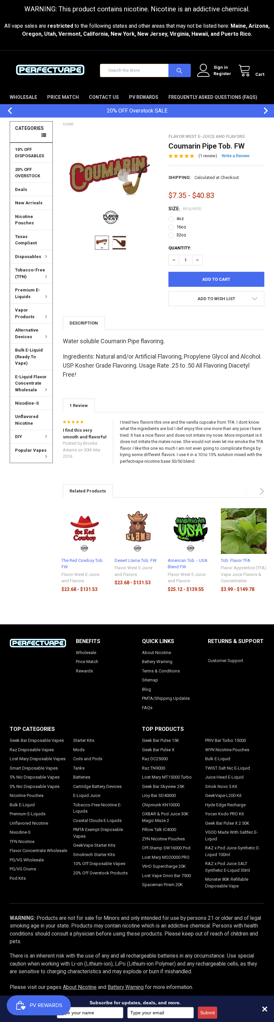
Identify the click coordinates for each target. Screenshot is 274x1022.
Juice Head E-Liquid (224, 777)
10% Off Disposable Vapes (99, 863)
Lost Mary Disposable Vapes (37, 758)
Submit (207, 1012)
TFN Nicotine (22, 841)
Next (262, 110)
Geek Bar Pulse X (158, 749)
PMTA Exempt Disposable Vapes (98, 833)
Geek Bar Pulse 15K (160, 740)
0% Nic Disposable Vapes (34, 786)
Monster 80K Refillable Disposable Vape (226, 882)
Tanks (79, 768)
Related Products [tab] (88, 490)
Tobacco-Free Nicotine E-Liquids (97, 808)
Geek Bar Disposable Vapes (37, 740)
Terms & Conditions (161, 670)
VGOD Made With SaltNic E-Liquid (231, 835)
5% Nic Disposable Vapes (34, 777)
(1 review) (207, 155)
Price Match (63, 97)
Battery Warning (157, 661)
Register (222, 73)
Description (84, 323)
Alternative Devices (26, 333)
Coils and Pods (87, 758)
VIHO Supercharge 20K (164, 866)
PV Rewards (143, 97)
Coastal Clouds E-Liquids (97, 820)
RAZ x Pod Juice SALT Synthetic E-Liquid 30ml (227, 867)
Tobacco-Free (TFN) (30, 273)
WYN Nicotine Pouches (227, 749)
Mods (79, 749)
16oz (181, 226)
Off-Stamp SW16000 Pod (166, 847)
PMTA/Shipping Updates (166, 698)
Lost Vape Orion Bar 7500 (166, 875)
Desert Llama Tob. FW (136, 560)
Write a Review (236, 155)
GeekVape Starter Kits (94, 845)
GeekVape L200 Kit (223, 795)
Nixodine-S (27, 403)
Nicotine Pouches (24, 220)
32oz (181, 234)
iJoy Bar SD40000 (159, 795)
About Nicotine (156, 652)
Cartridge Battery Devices (97, 786)
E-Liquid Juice (86, 795)
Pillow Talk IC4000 (159, 829)
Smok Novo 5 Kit (221, 786)
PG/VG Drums (23, 868)
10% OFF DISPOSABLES (29, 153)
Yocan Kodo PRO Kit (224, 813)
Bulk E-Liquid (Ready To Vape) (29, 357)
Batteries (81, 777)
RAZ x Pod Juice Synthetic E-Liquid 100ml (232, 851)
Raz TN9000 (153, 768)
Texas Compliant (26, 240)
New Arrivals (28, 202)
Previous (6, 110)
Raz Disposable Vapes (32, 749)
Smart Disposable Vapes (34, 768)
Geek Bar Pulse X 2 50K (227, 823)
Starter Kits (83, 740)
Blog (146, 689)
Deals (21, 189)
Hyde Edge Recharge (225, 804)
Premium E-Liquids (27, 293)
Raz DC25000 (155, 758)
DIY (18, 436)
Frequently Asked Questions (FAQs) (212, 97)
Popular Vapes (30, 450)
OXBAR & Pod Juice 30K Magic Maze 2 (165, 817)
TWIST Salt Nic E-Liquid (227, 768)
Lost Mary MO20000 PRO (165, 857)
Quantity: (179, 247)
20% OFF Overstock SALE (137, 111)
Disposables (28, 256)
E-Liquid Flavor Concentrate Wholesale (31, 383)
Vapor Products (24, 313)
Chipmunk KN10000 (161, 804)
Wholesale (23, 97)
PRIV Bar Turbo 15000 (225, 740)
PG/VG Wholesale (27, 859)
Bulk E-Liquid (22, 804)
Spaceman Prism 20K (162, 884)
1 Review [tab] (79, 405)
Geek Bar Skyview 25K (163, 786)
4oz (180, 218)
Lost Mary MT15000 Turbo (167, 777)
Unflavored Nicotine (26, 420)
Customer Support (225, 660)
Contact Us (104, 97)
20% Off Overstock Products (100, 872)
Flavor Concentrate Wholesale (38, 850)
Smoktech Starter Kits (94, 854)
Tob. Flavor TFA (235, 560)
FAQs (147, 707)
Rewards (84, 670)
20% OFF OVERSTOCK (27, 173)
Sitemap (150, 679)
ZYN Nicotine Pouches (163, 838)
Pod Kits (18, 878)
